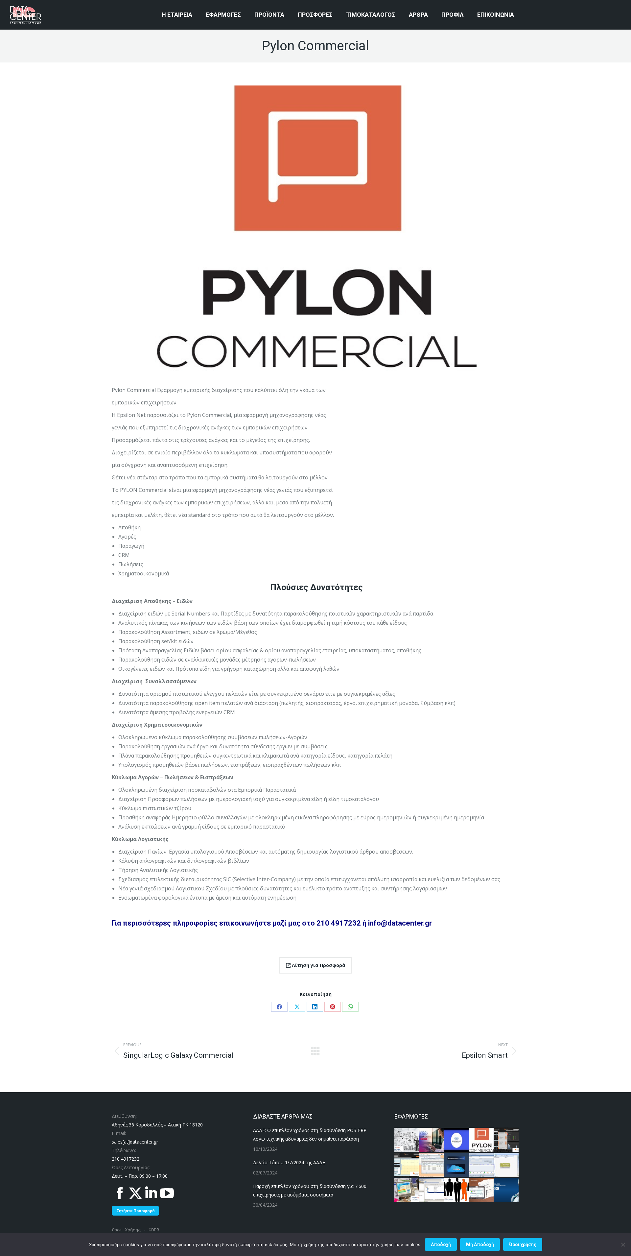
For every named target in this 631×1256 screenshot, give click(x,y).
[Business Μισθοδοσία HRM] (506, 1165)
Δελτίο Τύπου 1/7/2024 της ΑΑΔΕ (289, 1162)
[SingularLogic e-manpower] (456, 1190)
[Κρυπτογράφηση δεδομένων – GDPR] (506, 1190)
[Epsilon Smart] (456, 1140)
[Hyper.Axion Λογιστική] (481, 1165)
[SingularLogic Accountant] (406, 1190)
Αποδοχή (441, 1244)
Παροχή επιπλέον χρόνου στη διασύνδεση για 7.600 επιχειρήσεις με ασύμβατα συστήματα (309, 1190)
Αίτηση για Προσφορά (318, 965)
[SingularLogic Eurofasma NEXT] (431, 1190)
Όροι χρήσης (522, 1244)
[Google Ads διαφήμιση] (481, 1190)
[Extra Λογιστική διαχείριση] (431, 1165)
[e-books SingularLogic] (456, 1165)
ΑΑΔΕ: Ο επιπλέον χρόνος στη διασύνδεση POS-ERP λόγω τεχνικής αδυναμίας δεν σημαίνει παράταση (309, 1134)
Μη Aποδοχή (480, 1244)
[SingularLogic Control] (406, 1140)
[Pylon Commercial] (481, 1140)
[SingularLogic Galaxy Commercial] (506, 1140)
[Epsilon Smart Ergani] (431, 1140)
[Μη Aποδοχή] (622, 1244)
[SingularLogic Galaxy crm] (406, 1165)
